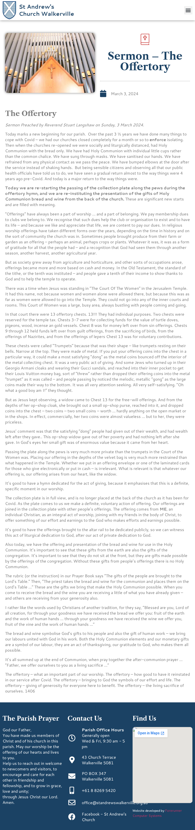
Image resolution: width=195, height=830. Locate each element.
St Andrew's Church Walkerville (46, 10)
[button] (188, 10)
